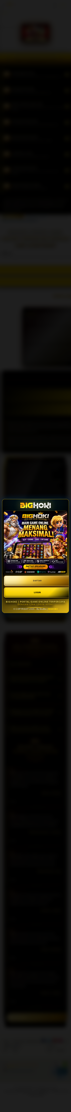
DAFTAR (37, 581)
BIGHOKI (53, 609)
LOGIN (37, 592)
